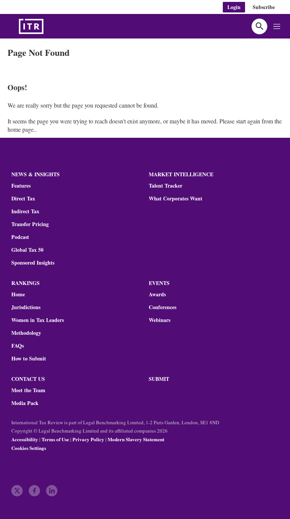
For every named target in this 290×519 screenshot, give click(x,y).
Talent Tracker (165, 185)
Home (18, 294)
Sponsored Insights (32, 262)
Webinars (159, 320)
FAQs (17, 345)
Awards (157, 294)
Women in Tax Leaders (37, 320)
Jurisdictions (25, 307)
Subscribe (264, 7)
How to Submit (28, 358)
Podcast (20, 237)
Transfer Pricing (30, 224)
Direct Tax (23, 198)
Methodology (26, 333)
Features (21, 185)
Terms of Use (55, 439)
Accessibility (24, 439)
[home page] (49, 26)
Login (234, 7)
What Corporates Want (175, 198)
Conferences (162, 307)
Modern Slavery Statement (136, 439)
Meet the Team (28, 390)
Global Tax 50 (27, 250)
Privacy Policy (88, 439)
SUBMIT (159, 379)
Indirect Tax (25, 211)
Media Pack (25, 403)
